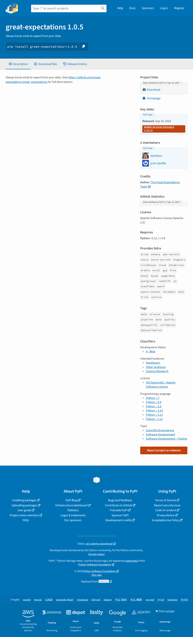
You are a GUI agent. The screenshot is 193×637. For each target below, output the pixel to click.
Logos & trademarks (73, 515)
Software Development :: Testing (166, 439)
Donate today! (96, 554)
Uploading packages (24, 505)
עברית (161, 599)
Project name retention (24, 515)
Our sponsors (73, 520)
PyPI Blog (71, 500)
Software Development (160, 434)
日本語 (49, 599)
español (27, 599)
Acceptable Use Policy (165, 520)
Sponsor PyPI (120, 515)
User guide (24, 510)
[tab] (18, 64)
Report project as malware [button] (164, 450)
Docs (132, 8)
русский (150, 599)
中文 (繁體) (136, 599)
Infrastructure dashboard (71, 505)
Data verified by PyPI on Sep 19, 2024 (161, 83)
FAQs (26, 520)
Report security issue (167, 505)
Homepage (154, 98)
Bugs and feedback (120, 500)
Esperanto (173, 599)
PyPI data (147, 115)
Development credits (118, 520)
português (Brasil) (65, 599)
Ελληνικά (95, 599)
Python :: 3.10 (154, 411)
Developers (153, 363)
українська (82, 599)
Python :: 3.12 (154, 419)
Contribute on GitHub (118, 505)
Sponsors (148, 8)
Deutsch (108, 599)
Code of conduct (165, 510)
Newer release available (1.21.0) (159, 128)
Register (179, 8)
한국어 (184, 599)
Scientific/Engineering (160, 430)
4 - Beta (150, 351)
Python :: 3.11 (154, 415)
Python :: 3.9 (153, 406)
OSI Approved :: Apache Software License (160, 384)
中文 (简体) (121, 599)
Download (153, 90)
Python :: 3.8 (153, 402)
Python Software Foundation (94, 565)
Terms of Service (165, 500)
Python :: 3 (152, 398)
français (38, 599)
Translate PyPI (118, 510)
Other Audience (156, 367)
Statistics (73, 510)
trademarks (131, 561)
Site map (96, 575)
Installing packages (24, 500)
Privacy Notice (166, 515)
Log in (164, 8)
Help (120, 8)
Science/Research (157, 371)
